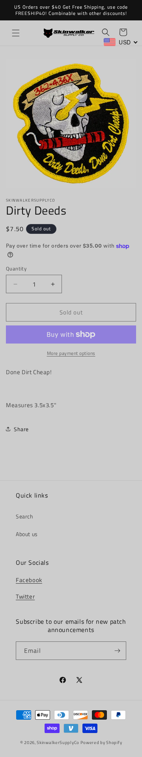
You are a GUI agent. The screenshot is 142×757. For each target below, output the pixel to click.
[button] (15, 33)
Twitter (25, 596)
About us (27, 534)
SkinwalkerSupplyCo (58, 742)
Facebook (29, 579)
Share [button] (21, 429)
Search (25, 516)
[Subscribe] (117, 650)
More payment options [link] (71, 353)
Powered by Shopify (101, 742)
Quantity (16, 268)
